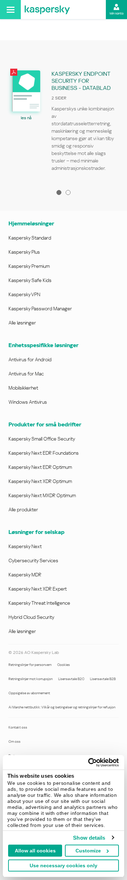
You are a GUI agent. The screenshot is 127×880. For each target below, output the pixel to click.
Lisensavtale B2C (71, 679)
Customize (88, 850)
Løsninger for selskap (36, 532)
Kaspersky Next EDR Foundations (43, 453)
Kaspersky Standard (29, 238)
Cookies (63, 665)
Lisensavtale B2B (103, 679)
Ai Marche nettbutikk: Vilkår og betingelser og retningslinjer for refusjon (61, 707)
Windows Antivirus (27, 402)
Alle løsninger (22, 323)
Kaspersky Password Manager (40, 308)
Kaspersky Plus (24, 252)
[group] (63, 123)
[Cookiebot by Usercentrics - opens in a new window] (89, 762)
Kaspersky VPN (24, 294)
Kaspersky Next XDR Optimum (40, 481)
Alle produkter (23, 509)
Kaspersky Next (25, 546)
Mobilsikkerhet (23, 388)
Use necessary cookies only (63, 865)
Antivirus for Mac (26, 373)
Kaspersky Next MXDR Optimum (42, 495)
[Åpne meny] (10, 9)
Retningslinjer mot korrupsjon (30, 679)
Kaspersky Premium (29, 266)
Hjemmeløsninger (31, 223)
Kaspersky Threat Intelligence (39, 603)
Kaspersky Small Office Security (41, 439)
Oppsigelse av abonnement (29, 693)
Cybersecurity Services (33, 560)
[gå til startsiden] (47, 10)
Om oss (14, 741)
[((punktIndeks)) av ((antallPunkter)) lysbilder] (59, 192)
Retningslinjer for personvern (30, 665)
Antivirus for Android (30, 359)
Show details (89, 838)
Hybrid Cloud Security (31, 617)
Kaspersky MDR (24, 574)
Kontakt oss (17, 727)
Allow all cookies (35, 850)
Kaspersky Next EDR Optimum (40, 467)
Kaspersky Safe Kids (30, 280)
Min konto (116, 13)
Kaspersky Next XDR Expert (37, 589)
